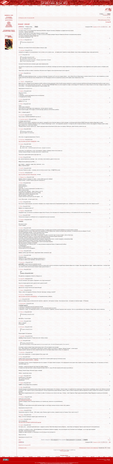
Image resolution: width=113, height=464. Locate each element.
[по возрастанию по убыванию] (82, 439)
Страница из (96, 26)
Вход (109, 20)
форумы (76, 5)
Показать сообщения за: (46, 439)
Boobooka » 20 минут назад (27, 131)
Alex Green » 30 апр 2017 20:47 (28, 42)
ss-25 (21, 340)
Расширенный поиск (106, 15)
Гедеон (21, 419)
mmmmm (22, 219)
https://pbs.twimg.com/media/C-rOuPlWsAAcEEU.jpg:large (30, 422)
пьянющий (22, 50)
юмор (99, 5)
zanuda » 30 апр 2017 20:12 (27, 329)
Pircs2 (21, 201)
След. (109, 439)
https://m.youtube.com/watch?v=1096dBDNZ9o (27, 141)
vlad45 (21, 73)
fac (20, 299)
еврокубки (31, 5)
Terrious (21, 410)
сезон (9, 5)
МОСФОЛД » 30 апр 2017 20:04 (28, 314)
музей (104, 5)
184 (109, 26)
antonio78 (22, 114)
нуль (21, 215)
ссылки (109, 5)
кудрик (21, 375)
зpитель (21, 91)
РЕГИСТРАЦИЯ (9, 25)
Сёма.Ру (108, 460)
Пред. (20, 439)
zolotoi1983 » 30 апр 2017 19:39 (28, 57)
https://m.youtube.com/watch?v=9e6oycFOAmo (27, 174)
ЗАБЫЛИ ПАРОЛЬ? (8, 26)
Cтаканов (22, 396)
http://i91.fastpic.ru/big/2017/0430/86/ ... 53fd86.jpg (28, 359)
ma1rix (21, 228)
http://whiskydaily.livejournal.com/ (25, 399)
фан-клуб (92, 5)
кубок (23, 5)
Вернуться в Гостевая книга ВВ (24, 445)
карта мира (48, 5)
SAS (21, 99)
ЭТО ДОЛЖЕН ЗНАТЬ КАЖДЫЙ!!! (9, 18)
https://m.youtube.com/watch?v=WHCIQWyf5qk (28, 296)
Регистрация (104, 20)
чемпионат (16, 5)
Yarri (21, 356)
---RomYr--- (22, 81)
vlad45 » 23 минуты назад (27, 146)
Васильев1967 (23, 303)
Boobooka (22, 326)
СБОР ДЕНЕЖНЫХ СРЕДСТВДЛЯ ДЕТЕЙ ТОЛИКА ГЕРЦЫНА (9, 31)
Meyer (21, 103)
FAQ (100, 20)
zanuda (21, 129)
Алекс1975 (22, 278)
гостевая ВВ (68, 5)
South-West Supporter (24, 119)
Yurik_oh (22, 39)
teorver (21, 255)
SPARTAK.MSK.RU (42, 462)
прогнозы (84, 5)
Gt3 (21, 54)
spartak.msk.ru (71, 462)
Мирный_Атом (23, 177)
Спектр (21, 250)
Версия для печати (109, 17)
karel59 (21, 168)
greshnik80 (22, 336)
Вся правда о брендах (64, 455)
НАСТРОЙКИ (8, 24)
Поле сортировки (62, 439)
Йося (21, 206)
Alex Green (22, 139)
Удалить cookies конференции (92, 447)
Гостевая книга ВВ (30, 17)
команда (38, 5)
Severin (21, 269)
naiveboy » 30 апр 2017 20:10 (27, 342)
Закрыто (19, 26)
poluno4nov (22, 262)
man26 (21, 382)
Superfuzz (22, 210)
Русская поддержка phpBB (64, 450)
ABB (21, 387)
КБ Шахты (22, 285)
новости (3, 5)
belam (21, 157)
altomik (21, 28)
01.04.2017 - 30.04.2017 (24, 24)
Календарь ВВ (108, 22)
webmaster (108, 459)
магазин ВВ (58, 5)
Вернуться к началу (109, 38)
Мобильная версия (107, 17)
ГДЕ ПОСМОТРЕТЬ (8, 20)
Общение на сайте (23, 17)
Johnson (21, 290)
